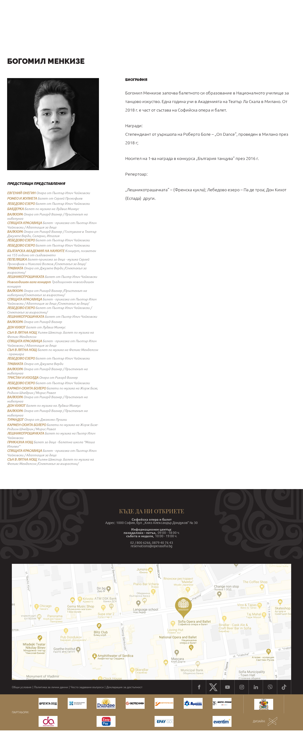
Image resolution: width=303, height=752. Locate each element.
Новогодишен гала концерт (29, 282)
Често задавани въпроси (87, 687)
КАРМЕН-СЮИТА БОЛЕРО (26, 388)
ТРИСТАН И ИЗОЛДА (22, 377)
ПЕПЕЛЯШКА (17, 259)
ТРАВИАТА (15, 268)
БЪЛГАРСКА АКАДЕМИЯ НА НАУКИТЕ (35, 251)
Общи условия (21, 687)
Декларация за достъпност (124, 687)
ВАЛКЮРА (15, 214)
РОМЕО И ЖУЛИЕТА (22, 198)
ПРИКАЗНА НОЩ (20, 442)
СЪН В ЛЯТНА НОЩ (22, 332)
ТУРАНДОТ (15, 419)
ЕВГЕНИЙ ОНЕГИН (21, 193)
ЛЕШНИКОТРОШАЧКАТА (25, 277)
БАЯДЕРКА (15, 209)
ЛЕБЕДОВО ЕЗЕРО (21, 204)
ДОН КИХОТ (16, 327)
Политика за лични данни (51, 687)
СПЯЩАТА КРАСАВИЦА (24, 223)
